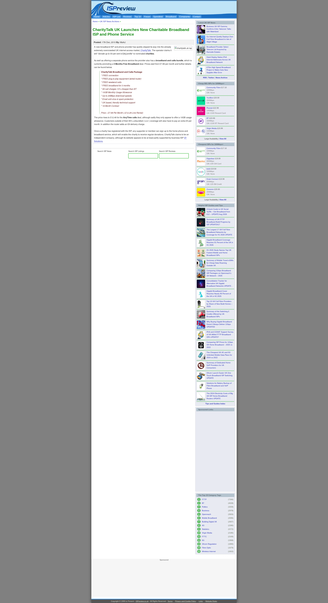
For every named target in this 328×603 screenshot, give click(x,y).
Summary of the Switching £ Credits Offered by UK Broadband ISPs (218, 314)
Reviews (127, 17)
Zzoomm (210, 189)
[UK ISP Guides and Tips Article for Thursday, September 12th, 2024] (201, 379)
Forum (147, 17)
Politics (205, 507)
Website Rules (211, 601)
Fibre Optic (206, 548)
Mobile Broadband (209, 518)
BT (208, 118)
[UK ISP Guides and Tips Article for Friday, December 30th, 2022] (201, 369)
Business (205, 511)
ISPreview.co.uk (142, 601)
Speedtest (158, 17)
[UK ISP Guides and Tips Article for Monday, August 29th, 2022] (201, 216)
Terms (170, 601)
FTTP (204, 499)
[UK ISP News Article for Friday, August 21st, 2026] (201, 43)
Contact (196, 17)
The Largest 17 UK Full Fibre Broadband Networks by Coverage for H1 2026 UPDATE (219, 232)
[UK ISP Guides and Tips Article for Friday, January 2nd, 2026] (201, 298)
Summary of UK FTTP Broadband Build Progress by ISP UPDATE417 (218, 222)
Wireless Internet (209, 551)
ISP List (116, 17)
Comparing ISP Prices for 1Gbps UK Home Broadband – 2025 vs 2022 (220, 344)
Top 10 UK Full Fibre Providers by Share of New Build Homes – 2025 (219, 303)
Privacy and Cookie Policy (185, 601)
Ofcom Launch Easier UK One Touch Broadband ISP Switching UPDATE (219, 375)
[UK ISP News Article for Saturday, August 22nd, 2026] (201, 33)
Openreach (206, 514)
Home (97, 17)
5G (203, 540)
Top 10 (138, 17)
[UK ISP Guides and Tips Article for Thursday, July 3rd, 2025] (201, 308)
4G (203, 525)
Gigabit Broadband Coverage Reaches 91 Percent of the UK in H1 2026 (220, 242)
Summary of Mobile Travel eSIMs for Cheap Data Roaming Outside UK (220, 262)
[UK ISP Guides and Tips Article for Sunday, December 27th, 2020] (201, 328)
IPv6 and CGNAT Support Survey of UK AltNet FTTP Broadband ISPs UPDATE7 (220, 334)
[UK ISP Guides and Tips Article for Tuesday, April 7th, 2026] (201, 277)
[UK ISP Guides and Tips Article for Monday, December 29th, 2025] (201, 287)
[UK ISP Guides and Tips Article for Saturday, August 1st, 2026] (201, 236)
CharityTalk (146, 50)
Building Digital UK (209, 522)
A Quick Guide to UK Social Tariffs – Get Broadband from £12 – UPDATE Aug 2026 (218, 211)
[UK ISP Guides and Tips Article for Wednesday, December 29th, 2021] (201, 390)
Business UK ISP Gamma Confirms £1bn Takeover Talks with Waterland (219, 29)
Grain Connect (212, 179)
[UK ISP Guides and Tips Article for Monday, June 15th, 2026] (201, 257)
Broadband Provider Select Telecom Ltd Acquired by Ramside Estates (217, 49)
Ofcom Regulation (209, 544)
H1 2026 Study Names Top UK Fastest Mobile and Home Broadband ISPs (219, 252)
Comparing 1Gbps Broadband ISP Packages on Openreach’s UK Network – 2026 (219, 273)
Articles (106, 17)
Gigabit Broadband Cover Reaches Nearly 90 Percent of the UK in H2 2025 (219, 293)
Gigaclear (210, 159)
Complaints (184, 17)
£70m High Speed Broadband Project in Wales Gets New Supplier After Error (219, 70)
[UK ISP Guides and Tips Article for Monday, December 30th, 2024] (201, 359)
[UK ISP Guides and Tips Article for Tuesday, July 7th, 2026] (201, 246)
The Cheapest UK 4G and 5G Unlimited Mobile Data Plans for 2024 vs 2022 (219, 355)
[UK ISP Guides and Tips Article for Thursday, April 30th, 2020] (201, 226)
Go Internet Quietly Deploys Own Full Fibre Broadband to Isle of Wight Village (220, 39)
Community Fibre (214, 87)
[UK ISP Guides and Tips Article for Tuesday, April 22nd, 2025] (201, 318)
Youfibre (210, 98)
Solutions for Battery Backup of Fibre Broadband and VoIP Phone (219, 385)
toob (208, 169)
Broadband (171, 17)
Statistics (205, 529)
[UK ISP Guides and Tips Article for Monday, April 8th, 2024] (201, 338)
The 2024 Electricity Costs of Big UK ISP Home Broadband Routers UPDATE (220, 396)
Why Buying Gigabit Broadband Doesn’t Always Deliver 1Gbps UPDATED (219, 324)
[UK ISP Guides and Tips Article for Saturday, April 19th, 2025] (201, 349)
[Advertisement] (189, 8)
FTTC (204, 537)
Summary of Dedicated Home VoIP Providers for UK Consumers (218, 365)
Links (201, 601)
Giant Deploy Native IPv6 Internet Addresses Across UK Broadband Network (219, 59)
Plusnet (210, 108)
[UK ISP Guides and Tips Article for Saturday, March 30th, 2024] (201, 400)
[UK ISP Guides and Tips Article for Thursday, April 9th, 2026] (201, 267)
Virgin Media (212, 128)
